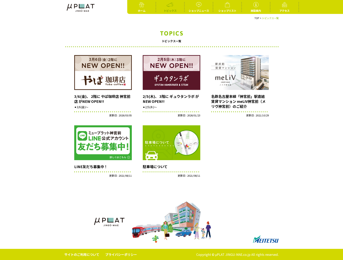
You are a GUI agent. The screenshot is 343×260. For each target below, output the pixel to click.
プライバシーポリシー (121, 254)
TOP (256, 18)
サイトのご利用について (81, 254)
